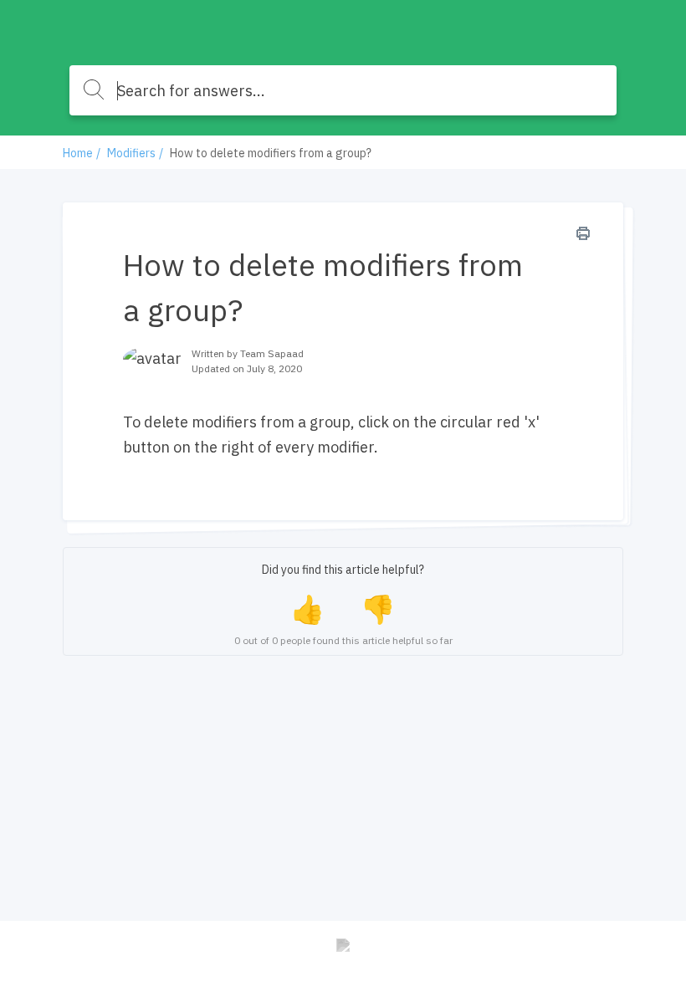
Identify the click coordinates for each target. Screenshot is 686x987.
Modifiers (131, 153)
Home (78, 153)
